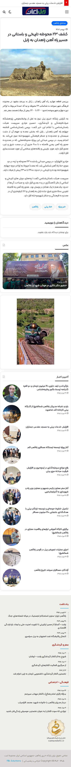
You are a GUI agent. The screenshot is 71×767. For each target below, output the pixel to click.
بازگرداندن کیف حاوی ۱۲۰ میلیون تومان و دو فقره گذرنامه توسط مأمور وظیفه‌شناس (45, 387)
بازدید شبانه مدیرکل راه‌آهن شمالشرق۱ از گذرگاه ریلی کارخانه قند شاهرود (46, 408)
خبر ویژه (62, 206)
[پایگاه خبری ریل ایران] (35, 12)
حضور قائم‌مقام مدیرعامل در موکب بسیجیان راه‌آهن (39, 286)
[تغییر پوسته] (10, 13)
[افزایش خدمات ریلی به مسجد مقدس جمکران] (12, 434)
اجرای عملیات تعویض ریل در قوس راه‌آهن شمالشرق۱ (48, 551)
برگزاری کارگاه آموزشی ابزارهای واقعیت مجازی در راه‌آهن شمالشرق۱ (46, 530)
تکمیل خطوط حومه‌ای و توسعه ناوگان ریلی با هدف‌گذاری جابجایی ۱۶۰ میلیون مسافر (46, 510)
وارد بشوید (42, 232)
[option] (35, 271)
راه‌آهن (35, 206)
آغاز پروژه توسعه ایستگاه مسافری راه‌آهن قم (48, 447)
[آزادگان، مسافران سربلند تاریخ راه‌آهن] (12, 578)
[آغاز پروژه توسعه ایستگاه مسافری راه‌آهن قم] (12, 455)
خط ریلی (48, 206)
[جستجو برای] (4, 13)
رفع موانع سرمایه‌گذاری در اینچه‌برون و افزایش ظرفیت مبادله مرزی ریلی (47, 469)
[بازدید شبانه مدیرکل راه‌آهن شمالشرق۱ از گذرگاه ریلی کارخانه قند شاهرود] (12, 414)
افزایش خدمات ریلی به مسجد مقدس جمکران (42, 3)
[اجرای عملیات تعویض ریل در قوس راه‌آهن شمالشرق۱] (12, 557)
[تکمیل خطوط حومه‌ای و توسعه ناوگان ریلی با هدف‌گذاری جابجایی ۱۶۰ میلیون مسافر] (12, 516)
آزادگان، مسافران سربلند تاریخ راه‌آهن (51, 570)
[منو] (67, 13)
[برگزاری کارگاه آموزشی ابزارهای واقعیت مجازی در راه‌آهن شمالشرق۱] (12, 537)
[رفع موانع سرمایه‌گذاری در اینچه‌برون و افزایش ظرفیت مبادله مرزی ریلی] (12, 475)
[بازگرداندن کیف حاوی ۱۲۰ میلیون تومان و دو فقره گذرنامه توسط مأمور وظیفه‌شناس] (12, 393)
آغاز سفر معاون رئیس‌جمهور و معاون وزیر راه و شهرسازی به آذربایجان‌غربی (46, 490)
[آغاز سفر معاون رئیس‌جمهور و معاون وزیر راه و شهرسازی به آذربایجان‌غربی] (12, 496)
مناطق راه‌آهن (59, 23)
